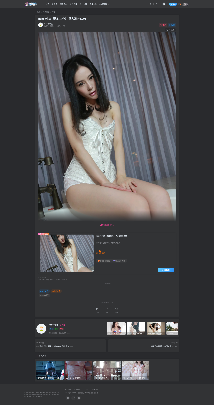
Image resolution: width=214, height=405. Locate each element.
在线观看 (103, 4)
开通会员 (185, 4)
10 (52, 329)
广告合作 (86, 389)
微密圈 (54, 4)
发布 (174, 4)
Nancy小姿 (48, 23)
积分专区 (83, 4)
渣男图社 (81, 393)
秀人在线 (57, 291)
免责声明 (77, 389)
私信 (173, 25)
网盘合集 (93, 4)
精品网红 (63, 4)
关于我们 (95, 389)
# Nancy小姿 (44, 295)
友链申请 (68, 389)
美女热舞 (73, 4)
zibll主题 (89, 393)
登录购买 (166, 270)
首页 (47, 4)
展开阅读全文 (106, 225)
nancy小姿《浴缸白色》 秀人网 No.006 (62, 19)
